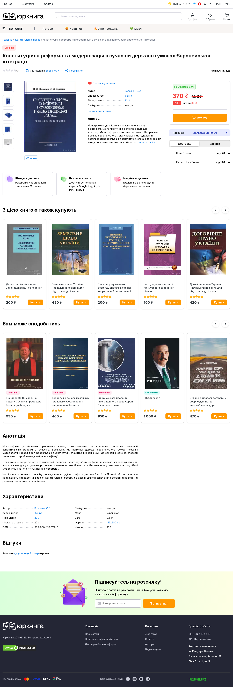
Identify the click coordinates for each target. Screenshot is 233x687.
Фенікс (129, 95)
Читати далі (146, 142)
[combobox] (118, 16)
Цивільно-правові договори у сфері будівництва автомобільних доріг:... (208, 401)
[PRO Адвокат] (162, 363)
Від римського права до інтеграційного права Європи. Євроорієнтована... (116, 401)
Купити (202, 117)
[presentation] (215, 210)
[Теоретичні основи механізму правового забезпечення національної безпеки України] (70, 363)
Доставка (28, 3)
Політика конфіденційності (101, 639)
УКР (227, 4)
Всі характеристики (100, 111)
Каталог (16, 28)
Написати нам (197, 678)
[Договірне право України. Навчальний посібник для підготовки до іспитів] (208, 249)
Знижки (32, 158)
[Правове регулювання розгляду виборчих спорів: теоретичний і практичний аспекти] (116, 249)
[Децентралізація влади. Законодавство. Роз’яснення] (24, 249)
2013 (127, 100)
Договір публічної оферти (100, 644)
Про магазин (92, 634)
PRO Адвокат (152, 397)
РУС (218, 4)
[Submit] (57, 16)
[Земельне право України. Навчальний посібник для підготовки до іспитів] (70, 249)
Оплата (48, 3)
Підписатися (159, 603)
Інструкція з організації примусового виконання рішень (159, 288)
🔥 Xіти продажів (106, 28)
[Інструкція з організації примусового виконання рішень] (162, 249)
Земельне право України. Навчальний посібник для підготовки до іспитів (68, 288)
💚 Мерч (136, 28)
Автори (47, 28)
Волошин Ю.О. (133, 90)
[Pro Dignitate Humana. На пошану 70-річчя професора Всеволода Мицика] (24, 363)
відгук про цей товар (26, 553)
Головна (7, 39)
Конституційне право (27, 39)
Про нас (7, 3)
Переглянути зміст (104, 83)
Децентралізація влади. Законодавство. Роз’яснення (24, 286)
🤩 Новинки (73, 28)
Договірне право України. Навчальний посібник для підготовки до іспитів (206, 288)
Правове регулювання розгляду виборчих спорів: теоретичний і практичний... (115, 288)
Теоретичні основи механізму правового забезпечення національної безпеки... (70, 401)
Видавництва (153, 649)
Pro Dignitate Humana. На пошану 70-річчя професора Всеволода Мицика (23, 401)
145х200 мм (113, 522)
